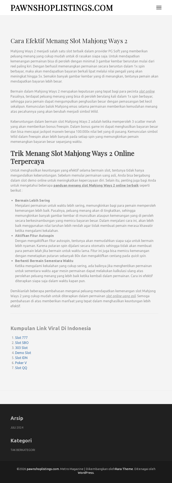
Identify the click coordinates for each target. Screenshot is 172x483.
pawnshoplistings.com (61, 7)
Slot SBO (22, 343)
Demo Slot (23, 353)
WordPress (86, 472)
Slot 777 (21, 338)
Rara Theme (124, 469)
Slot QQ (21, 368)
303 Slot (21, 348)
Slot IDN (21, 358)
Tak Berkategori (22, 450)
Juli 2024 (16, 427)
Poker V (21, 363)
